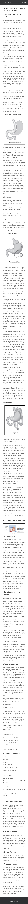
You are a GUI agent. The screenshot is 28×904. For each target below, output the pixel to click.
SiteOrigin (13, 901)
